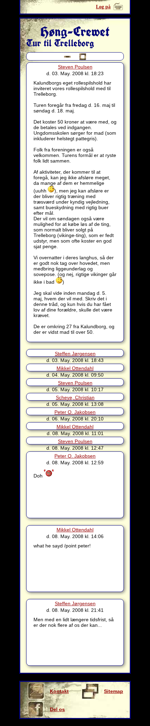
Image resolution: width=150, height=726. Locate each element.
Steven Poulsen (75, 67)
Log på (103, 6)
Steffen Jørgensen (75, 353)
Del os (57, 709)
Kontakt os (59, 694)
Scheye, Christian (75, 397)
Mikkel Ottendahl (75, 368)
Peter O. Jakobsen (75, 412)
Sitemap (113, 691)
